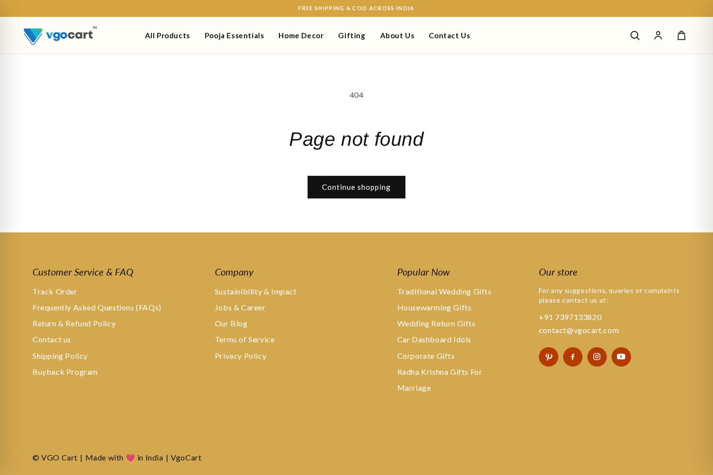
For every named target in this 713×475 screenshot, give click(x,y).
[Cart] (681, 35)
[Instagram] (597, 357)
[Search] (635, 35)
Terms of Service (245, 339)
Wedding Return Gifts (436, 323)
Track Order (55, 291)
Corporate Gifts (426, 355)
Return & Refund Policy (73, 323)
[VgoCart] (76, 35)
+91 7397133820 (570, 317)
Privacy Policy (240, 355)
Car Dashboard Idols (434, 339)
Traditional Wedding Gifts (444, 291)
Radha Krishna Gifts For (440, 371)
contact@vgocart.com (579, 330)
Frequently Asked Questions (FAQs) (97, 307)
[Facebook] (573, 357)
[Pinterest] (548, 357)
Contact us (51, 339)
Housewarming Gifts (434, 307)
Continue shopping (356, 187)
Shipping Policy (60, 355)
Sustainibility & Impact (256, 291)
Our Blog (231, 323)
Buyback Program (65, 371)
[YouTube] (621, 357)
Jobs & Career (240, 307)
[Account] (658, 35)
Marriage (414, 387)
